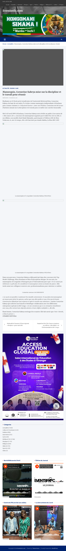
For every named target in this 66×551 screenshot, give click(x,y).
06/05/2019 (5, 98)
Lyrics (4, 437)
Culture (55, 4)
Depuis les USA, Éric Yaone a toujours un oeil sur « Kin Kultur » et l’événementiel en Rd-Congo (48, 325)
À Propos (61, 4)
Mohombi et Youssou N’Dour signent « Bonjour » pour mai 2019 (18, 324)
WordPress (55, 548)
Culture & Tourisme (8, 430)
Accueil (7, 4)
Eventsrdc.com (13, 10)
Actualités (13, 4)
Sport (31, 4)
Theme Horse (35, 548)
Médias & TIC (49, 4)
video (4, 450)
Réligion (42, 4)
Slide (16, 88)
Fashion (36, 4)
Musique (26, 4)
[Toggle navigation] (5, 39)
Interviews (20, 4)
